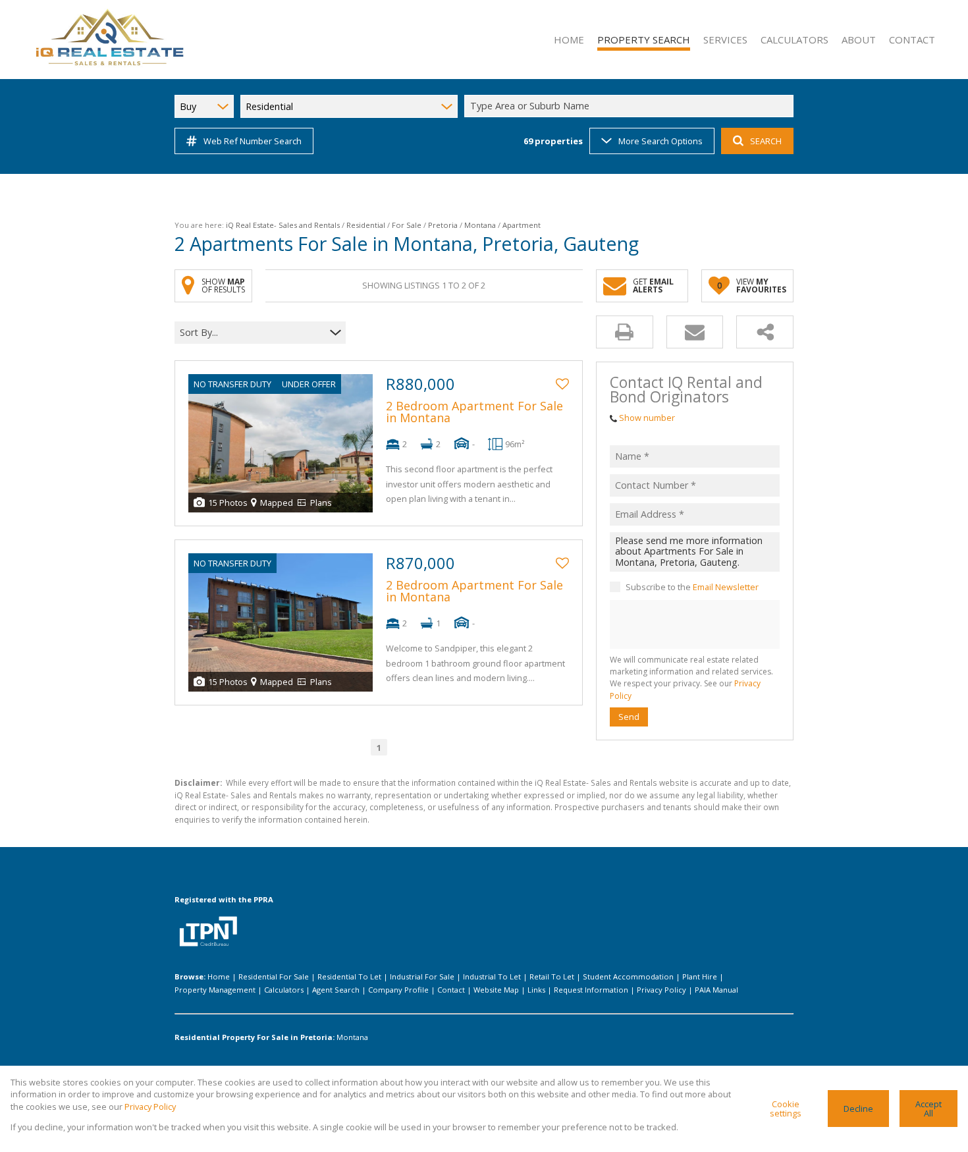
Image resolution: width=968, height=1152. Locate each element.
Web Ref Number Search (252, 141)
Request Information (591, 990)
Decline (858, 1108)
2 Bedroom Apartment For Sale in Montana (474, 412)
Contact (451, 990)
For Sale (406, 225)
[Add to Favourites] (562, 384)
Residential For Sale (273, 976)
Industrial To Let (492, 976)
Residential (365, 225)
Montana (480, 225)
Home (218, 976)
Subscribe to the (692, 587)
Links (536, 990)
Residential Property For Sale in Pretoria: (255, 1037)
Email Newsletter (726, 587)
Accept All (928, 1109)
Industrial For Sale (422, 976)
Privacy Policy (661, 990)
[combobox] (631, 106)
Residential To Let (349, 976)
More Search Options (660, 141)
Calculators (284, 990)
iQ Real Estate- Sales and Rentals (283, 225)
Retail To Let (551, 976)
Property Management (215, 990)
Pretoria (443, 225)
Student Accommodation (628, 976)
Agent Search (336, 990)
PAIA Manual (716, 990)
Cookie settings (785, 1109)
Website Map (496, 990)
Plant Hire (699, 976)
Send (628, 717)
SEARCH (766, 141)
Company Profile (398, 990)
